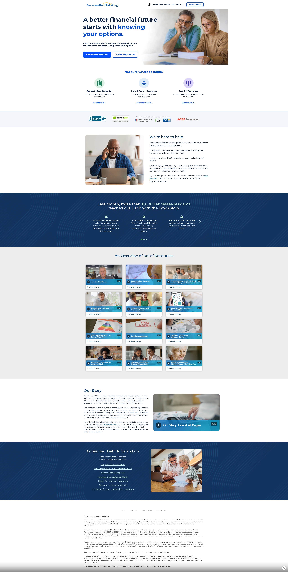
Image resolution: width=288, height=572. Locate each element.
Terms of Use (161, 510)
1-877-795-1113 (176, 5)
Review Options (195, 4)
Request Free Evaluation (97, 54)
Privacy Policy (146, 510)
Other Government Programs (113, 481)
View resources (143, 103)
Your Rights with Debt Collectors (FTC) (113, 468)
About (124, 510)
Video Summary (95, 287)
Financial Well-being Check (113, 485)
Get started (99, 103)
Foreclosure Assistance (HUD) (113, 477)
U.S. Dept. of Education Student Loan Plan (113, 489)
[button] (200, 221)
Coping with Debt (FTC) (113, 473)
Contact (133, 510)
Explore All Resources (125, 54)
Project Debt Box (110, 425)
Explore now (188, 103)
